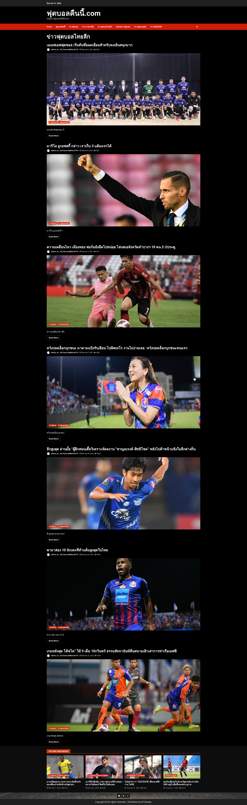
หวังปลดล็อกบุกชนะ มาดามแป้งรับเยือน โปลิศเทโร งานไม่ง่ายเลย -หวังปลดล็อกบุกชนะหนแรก (117, 348)
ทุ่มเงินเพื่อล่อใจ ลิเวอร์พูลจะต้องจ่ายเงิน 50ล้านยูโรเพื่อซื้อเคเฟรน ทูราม (181, 767)
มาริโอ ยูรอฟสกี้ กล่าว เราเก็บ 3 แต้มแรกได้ (79, 146)
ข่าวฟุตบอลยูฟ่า (140, 27)
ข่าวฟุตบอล (73, 27)
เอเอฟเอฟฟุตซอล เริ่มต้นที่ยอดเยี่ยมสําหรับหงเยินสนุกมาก (90, 45)
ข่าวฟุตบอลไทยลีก (105, 27)
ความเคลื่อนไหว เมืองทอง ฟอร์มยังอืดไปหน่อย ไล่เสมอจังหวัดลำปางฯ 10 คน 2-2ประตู (111, 247)
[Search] (197, 26)
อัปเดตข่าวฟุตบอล (123, 27)
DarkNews (133, 801)
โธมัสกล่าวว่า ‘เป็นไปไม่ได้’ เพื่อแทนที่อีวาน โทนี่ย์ (143, 767)
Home (49, 27)
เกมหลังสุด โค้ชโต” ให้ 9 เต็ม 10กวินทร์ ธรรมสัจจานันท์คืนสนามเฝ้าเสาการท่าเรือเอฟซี (112, 651)
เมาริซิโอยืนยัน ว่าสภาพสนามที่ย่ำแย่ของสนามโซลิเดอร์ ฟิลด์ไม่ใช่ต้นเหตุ (104, 767)
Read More (54, 135)
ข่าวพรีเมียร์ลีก (156, 27)
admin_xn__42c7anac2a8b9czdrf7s (64, 49)
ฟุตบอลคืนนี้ (60, 27)
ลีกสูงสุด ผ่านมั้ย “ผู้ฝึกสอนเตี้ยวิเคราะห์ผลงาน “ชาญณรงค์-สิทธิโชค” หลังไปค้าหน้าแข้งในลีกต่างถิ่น (121, 449)
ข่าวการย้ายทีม (88, 27)
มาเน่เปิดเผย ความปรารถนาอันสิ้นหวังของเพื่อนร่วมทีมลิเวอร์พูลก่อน (65, 767)
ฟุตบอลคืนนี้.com (74, 13)
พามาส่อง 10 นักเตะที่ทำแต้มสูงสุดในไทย (77, 550)
